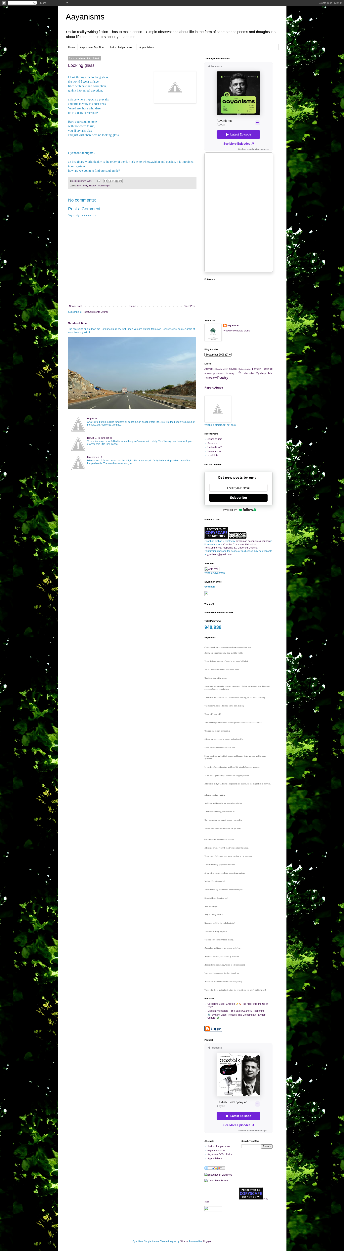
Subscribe (238, 498)
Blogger (206, 1241)
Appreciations (146, 47)
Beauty (218, 369)
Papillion (92, 418)
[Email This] (106, 181)
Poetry (85, 185)
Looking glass (81, 65)
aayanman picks (216, 1150)
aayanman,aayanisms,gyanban (253, 541)
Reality (92, 185)
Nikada (184, 1241)
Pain (270, 373)
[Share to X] (113, 181)
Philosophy (210, 378)
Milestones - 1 (94, 457)
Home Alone (214, 451)
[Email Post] (99, 181)
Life (79, 185)
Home (71, 47)
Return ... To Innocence (99, 437)
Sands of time (77, 323)
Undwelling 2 (214, 447)
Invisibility (212, 455)
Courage (233, 369)
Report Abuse (213, 387)
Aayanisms (85, 16)
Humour (220, 373)
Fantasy (256, 368)
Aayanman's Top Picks (92, 47)
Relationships (103, 185)
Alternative (209, 369)
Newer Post (75, 306)
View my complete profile (236, 330)
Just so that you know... (121, 47)
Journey (229, 373)
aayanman (233, 325)
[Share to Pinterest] (121, 181)
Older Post (189, 306)
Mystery (261, 373)
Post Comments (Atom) (95, 312)
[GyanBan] (218, 1174)
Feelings (267, 368)
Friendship (209, 373)
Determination (244, 369)
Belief (225, 369)
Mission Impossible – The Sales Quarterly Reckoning (236, 1010)
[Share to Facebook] (117, 181)
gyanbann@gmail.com (219, 554)
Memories (249, 373)
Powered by (229, 509)
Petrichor (212, 443)
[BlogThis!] (109, 181)
